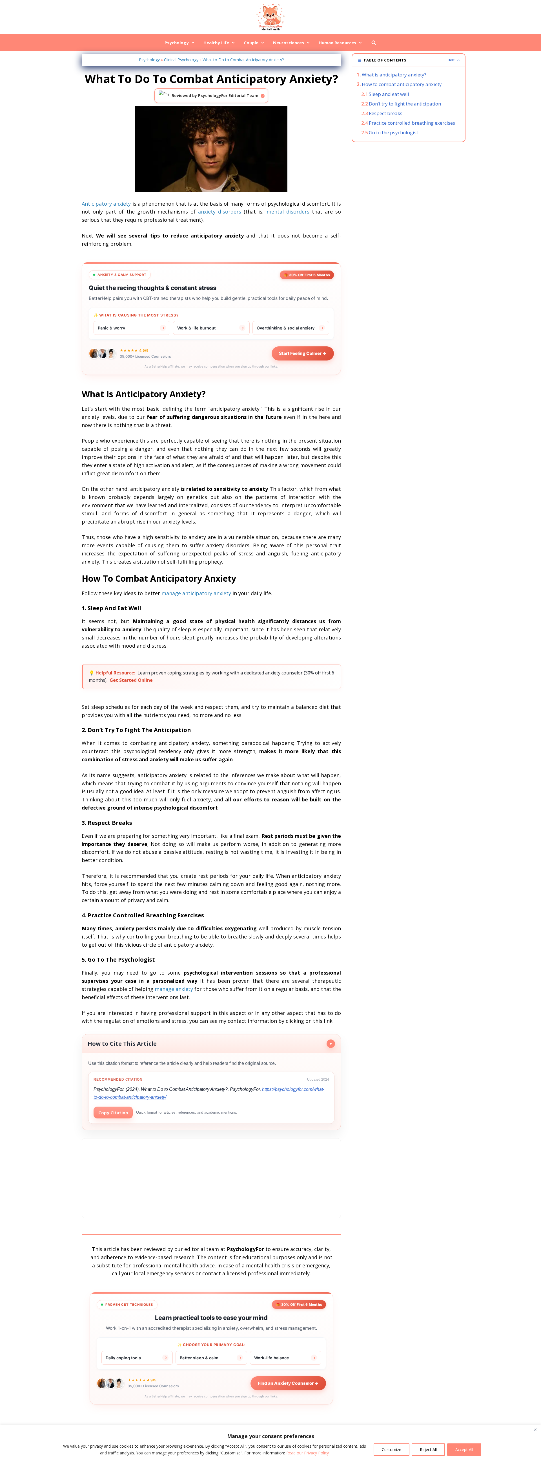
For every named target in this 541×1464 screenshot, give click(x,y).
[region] (270, 1444)
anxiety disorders (219, 211)
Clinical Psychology (181, 59)
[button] (408, 60)
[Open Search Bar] (373, 42)
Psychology (177, 42)
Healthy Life (216, 42)
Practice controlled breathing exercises (412, 123)
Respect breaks (385, 113)
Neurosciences (288, 42)
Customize (391, 1449)
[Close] (535, 1429)
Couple (251, 42)
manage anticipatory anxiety (196, 593)
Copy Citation (113, 1112)
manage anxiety (174, 989)
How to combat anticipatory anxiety (402, 84)
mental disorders (288, 211)
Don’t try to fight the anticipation (405, 103)
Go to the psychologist (393, 132)
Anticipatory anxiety (106, 203)
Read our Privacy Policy (307, 1453)
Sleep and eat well (389, 94)
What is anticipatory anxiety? (394, 74)
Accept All (464, 1449)
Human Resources (337, 42)
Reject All (428, 1449)
